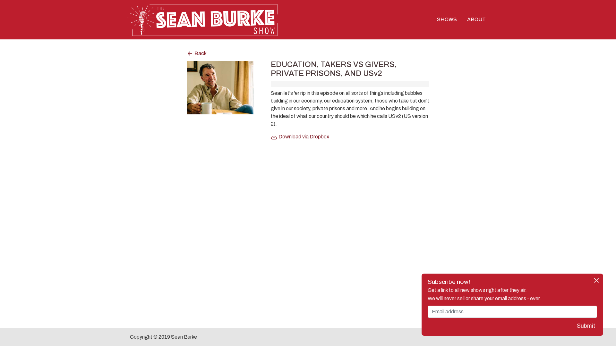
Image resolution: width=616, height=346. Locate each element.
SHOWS (447, 19)
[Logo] (202, 19)
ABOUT (476, 19)
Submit (586, 326)
